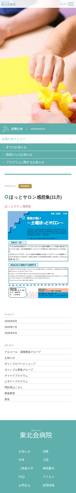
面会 (7, 399)
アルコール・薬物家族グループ (23, 351)
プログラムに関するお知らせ (25, 162)
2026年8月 (11, 321)
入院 (46, 459)
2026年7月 (11, 327)
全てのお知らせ (16, 147)
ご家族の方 (26, 468)
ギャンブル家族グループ (19, 369)
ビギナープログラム (16, 381)
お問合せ (24, 485)
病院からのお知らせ (19, 154)
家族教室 (10, 393)
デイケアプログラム (16, 375)
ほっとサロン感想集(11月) (35, 197)
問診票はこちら (14, 387)
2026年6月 (11, 332)
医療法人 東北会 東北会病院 (8, 4)
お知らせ (10, 357)
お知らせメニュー (13, 138)
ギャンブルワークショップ (20, 363)
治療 (46, 451)
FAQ (22, 476)
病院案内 (48, 468)
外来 (22, 459)
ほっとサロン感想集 (18, 206)
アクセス (48, 476)
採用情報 (48, 485)
